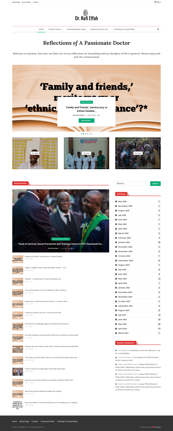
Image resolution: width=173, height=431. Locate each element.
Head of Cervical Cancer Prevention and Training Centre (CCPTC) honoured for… (60, 243)
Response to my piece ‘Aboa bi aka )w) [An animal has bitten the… (49, 380)
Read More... (86, 120)
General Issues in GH (99, 29)
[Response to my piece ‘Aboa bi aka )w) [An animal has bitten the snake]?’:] (17, 383)
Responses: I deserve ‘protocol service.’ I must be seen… (47, 301)
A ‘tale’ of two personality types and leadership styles (45, 369)
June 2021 (122, 319)
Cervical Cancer (54, 29)
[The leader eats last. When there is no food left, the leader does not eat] (17, 360)
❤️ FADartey (156, 427)
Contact (35, 2)
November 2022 (125, 251)
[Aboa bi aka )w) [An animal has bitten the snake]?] (17, 394)
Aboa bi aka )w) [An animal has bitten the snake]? (43, 391)
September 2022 (125, 260)
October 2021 (124, 301)
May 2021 (122, 324)
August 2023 (123, 210)
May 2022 (122, 278)
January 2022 (124, 287)
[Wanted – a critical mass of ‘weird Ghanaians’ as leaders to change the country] (17, 282)
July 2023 (122, 215)
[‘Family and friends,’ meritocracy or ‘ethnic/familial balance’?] (17, 259)
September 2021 (125, 306)
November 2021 (125, 297)
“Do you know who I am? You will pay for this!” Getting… (46, 290)
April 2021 (122, 328)
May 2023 (122, 224)
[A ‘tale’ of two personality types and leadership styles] (17, 372)
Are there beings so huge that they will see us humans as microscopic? (52, 335)
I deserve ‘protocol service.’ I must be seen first (43, 312)
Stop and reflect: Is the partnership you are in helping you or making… (51, 402)
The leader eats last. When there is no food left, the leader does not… (51, 357)
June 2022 (122, 274)
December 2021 (125, 292)
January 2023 (124, 242)
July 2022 (122, 269)
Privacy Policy (26, 2)
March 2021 (123, 333)
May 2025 (122, 201)
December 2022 (125, 247)
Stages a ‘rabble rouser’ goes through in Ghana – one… (46, 267)
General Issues (86, 102)
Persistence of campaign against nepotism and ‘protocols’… (47, 324)
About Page (16, 2)
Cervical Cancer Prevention (61, 239)
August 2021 (123, 310)
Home (41, 29)
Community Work (47, 421)
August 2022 (123, 265)
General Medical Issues (76, 29)
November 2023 (125, 206)
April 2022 (122, 283)
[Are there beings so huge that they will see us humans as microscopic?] (17, 338)
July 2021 (122, 315)
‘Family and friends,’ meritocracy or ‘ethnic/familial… (44, 256)
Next (159, 97)
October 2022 (124, 256)
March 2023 (123, 233)
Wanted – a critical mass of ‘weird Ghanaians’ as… (43, 279)
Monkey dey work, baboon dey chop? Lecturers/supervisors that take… (52, 346)
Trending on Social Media (124, 29)
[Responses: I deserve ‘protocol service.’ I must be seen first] (17, 304)
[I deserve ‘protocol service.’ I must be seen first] (17, 316)
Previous (13, 97)
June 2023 (122, 219)
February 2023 (124, 238)
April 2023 (122, 228)
